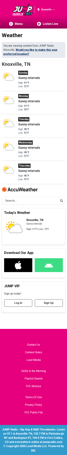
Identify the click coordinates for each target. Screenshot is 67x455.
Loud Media (33, 360)
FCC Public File (33, 412)
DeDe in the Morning (33, 371)
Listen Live (50, 24)
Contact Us (33, 344)
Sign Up (49, 303)
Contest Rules (33, 352)
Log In (18, 303)
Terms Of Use (33, 397)
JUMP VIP (12, 286)
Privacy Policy (33, 404)
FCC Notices (33, 386)
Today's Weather (17, 213)
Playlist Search (34, 378)
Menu (19, 24)
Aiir (33, 450)
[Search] (61, 201)
